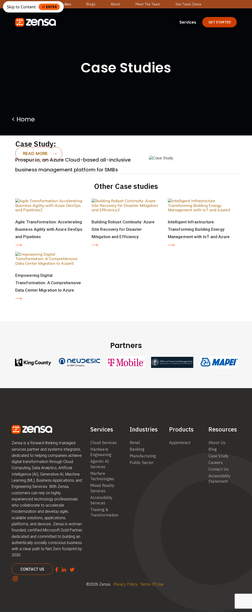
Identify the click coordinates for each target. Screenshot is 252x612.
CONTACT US (32, 569)
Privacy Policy (125, 584)
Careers (215, 462)
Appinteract (179, 442)
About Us (216, 442)
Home (25, 119)
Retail (135, 442)
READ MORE (35, 153)
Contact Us (218, 469)
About (115, 4)
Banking (137, 449)
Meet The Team (148, 4)
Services (187, 22)
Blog (212, 449)
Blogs (91, 4)
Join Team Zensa (188, 4)
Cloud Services (103, 442)
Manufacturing (143, 455)
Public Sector (142, 462)
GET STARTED (219, 22)
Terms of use (151, 584)
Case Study (218, 455)
